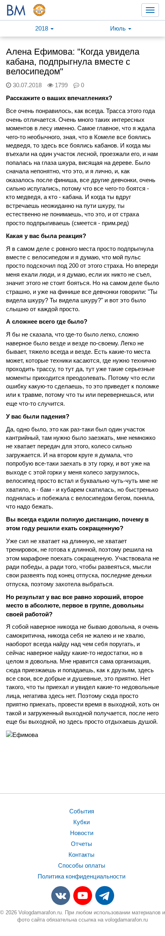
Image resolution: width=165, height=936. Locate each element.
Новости (81, 832)
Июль (118, 28)
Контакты (81, 854)
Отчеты (81, 843)
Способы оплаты (81, 865)
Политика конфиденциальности (81, 876)
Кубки (81, 822)
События (81, 811)
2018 (42, 28)
